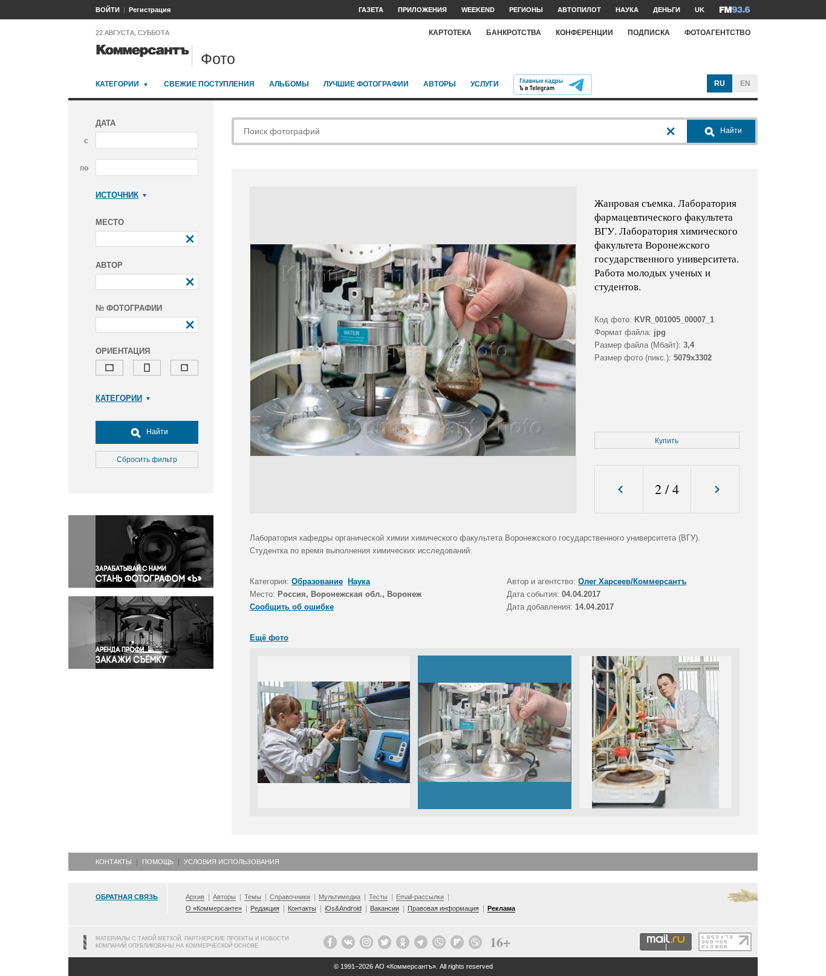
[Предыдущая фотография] (619, 489)
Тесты (378, 896)
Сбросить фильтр (147, 459)
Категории (117, 84)
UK (699, 9)
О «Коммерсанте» (214, 908)
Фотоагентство (717, 32)
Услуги (484, 84)
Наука (359, 581)
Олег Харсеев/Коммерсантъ (632, 581)
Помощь (158, 861)
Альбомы (289, 84)
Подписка (649, 32)
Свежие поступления (209, 84)
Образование (317, 581)
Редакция (264, 908)
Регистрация (150, 9)
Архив (195, 896)
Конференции (584, 32)
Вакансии (384, 908)
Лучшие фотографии (366, 84)
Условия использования (231, 861)
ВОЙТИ (108, 9)
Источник (117, 195)
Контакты (114, 861)
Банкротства (513, 32)
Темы (252, 896)
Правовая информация (443, 908)
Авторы (439, 84)
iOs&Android (343, 908)
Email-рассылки (420, 896)
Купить (666, 441)
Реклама (501, 908)
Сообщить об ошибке (292, 606)
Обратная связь (127, 896)
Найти (156, 432)
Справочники (290, 896)
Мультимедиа (339, 896)
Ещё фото (269, 637)
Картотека (450, 32)
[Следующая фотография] (715, 489)
